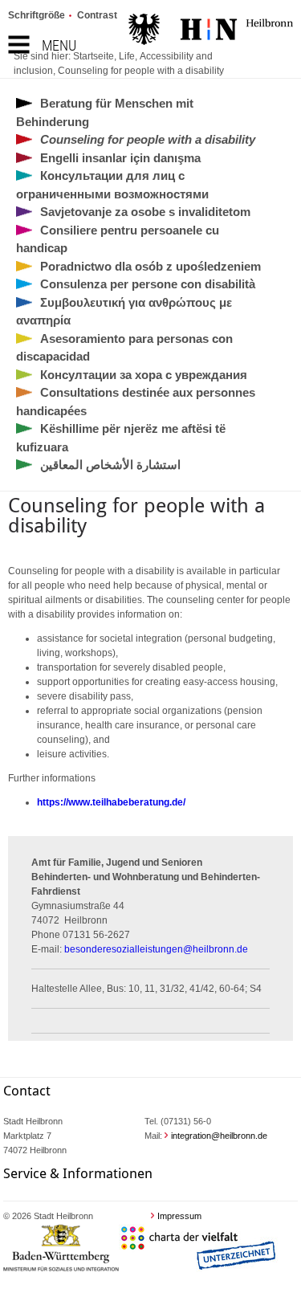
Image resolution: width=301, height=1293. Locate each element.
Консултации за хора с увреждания (143, 374)
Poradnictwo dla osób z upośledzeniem (150, 266)
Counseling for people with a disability (141, 70)
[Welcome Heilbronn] (210, 31)
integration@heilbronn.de (219, 1135)
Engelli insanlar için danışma (120, 158)
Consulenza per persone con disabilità (147, 284)
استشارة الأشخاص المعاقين (110, 464)
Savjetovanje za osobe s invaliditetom (145, 211)
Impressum (179, 1216)
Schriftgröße (36, 15)
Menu (59, 45)
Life (127, 56)
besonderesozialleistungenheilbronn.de (156, 949)
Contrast (97, 15)
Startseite (93, 56)
